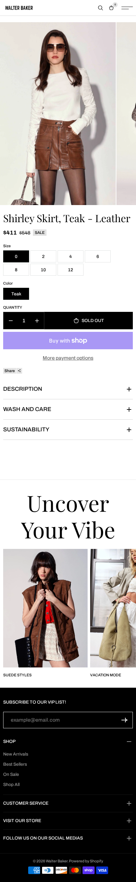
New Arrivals (15, 754)
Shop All (11, 784)
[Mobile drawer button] (127, 8)
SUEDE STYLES (17, 675)
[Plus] (37, 320)
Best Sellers (15, 764)
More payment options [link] (68, 358)
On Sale (11, 774)
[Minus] (10, 320)
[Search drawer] (100, 8)
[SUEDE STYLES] (45, 608)
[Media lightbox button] (58, 113)
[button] (125, 720)
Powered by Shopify (86, 861)
